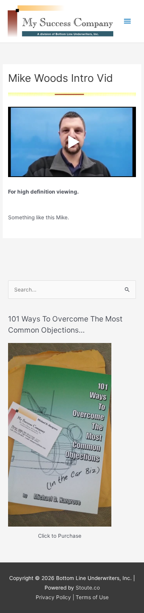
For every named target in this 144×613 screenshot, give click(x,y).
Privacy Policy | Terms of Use (72, 597)
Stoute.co (88, 588)
